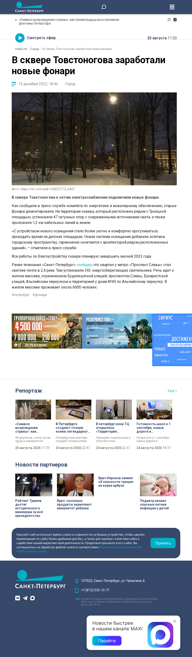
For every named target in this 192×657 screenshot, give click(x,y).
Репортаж (28, 390)
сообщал (84, 265)
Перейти (107, 640)
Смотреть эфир (41, 38)
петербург (21, 295)
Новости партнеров (41, 464)
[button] (175, 19)
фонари (40, 295)
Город (70, 84)
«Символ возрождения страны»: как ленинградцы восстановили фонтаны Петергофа (69, 21)
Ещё (171, 391)
